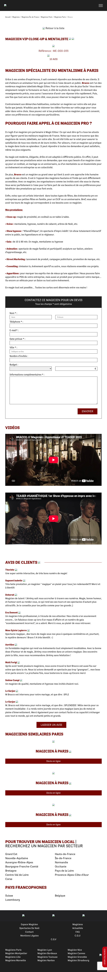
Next (101, 915)
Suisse (9, 895)
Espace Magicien (29, 924)
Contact (29, 931)
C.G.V (53, 939)
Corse (8, 879)
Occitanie (60, 866)
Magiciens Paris (13, 949)
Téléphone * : (16, 322)
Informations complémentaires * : (27, 374)
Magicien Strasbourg (78, 960)
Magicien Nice (75, 949)
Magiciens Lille (13, 957)
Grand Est (11, 854)
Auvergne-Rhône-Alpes (19, 862)
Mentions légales (29, 935)
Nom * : (13, 313)
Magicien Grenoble (77, 957)
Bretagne (10, 870)
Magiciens (77, 924)
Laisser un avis (51, 724)
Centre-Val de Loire (17, 874)
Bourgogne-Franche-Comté (21, 866)
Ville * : (13, 347)
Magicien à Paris (52, 751)
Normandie (61, 862)
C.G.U (77, 935)
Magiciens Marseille (15, 960)
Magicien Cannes (76, 953)
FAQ (78, 931)
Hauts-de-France (65, 854)
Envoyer (87, 411)
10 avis (54, 59)
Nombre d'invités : (19, 356)
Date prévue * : (17, 339)
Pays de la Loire (64, 870)
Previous (5, 915)
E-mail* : (14, 330)
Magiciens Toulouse (47, 957)
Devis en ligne (53, 761)
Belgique (60, 895)
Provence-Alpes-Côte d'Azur (72, 874)
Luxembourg (12, 899)
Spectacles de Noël (29, 928)
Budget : (14, 365)
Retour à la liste (54, 28)
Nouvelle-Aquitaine (16, 858)
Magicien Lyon (44, 949)
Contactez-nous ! (105, 957)
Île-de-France (63, 858)
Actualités (77, 928)
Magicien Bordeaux (47, 953)
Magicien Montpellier (16, 953)
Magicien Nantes (46, 960)
